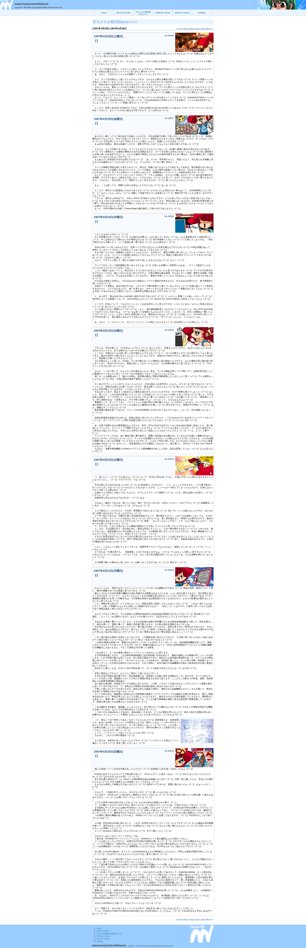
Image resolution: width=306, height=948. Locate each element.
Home (99, 928)
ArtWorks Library (103, 936)
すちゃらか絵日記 (143, 13)
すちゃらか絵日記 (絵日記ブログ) (109, 933)
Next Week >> (207, 29)
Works (99, 931)
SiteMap (100, 941)
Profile (106, 931)
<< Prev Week (182, 29)
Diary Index (195, 29)
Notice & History (103, 939)
